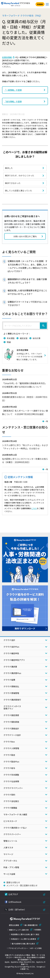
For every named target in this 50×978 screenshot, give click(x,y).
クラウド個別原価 (11, 721)
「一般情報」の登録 (13, 90)
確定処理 (24, 338)
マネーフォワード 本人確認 (15, 814)
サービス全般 (9, 874)
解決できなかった (13, 183)
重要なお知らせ (13, 882)
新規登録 (40, 4)
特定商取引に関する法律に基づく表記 (25, 934)
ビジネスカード (10, 821)
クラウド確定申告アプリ (14, 660)
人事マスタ (8, 847)
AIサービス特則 (36, 948)
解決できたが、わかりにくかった (19, 175)
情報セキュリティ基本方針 (19, 930)
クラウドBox (9, 741)
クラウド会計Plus (11, 646)
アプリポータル (10, 860)
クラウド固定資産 (11, 715)
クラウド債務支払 (11, 686)
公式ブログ (13, 894)
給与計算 (36, 338)
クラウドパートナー (12, 834)
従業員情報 (7, 57)
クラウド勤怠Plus (11, 761)
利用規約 (37, 930)
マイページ (8, 854)
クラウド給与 (9, 768)
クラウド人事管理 (11, 748)
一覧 (46, 421)
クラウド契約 (9, 794)
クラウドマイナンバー (13, 788)
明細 (9, 342)
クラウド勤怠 (9, 755)
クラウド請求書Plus (12, 673)
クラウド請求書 (10, 666)
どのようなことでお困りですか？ (25, 313)
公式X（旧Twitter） (17, 909)
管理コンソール (10, 840)
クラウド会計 (9, 640)
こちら (34, 508)
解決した (9, 168)
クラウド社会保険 (11, 781)
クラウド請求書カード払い (15, 827)
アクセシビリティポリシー (18, 948)
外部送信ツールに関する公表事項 (23, 939)
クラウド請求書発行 (12, 699)
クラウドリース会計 (12, 735)
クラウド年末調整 (11, 774)
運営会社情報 (14, 925)
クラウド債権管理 (11, 693)
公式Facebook (14, 902)
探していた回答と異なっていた (18, 190)
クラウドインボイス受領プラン (12, 707)
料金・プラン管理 (11, 867)
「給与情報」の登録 (13, 101)
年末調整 (11, 338)
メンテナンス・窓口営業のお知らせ (22, 885)
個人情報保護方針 (31, 925)
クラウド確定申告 (11, 653)
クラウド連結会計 (11, 728)
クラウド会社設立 (11, 801)
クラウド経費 (9, 679)
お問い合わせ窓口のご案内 (25, 236)
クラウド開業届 (10, 807)
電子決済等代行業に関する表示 (23, 943)
